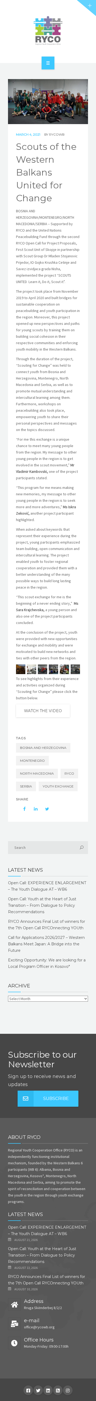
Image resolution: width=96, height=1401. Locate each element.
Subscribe (56, 1098)
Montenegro (32, 761)
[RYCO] (48, 30)
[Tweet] (44, 809)
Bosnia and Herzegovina (43, 748)
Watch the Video (43, 710)
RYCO (69, 773)
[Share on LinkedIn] (33, 809)
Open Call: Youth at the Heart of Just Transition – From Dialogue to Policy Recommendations (42, 905)
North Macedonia (37, 773)
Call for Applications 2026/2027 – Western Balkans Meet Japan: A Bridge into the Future (46, 944)
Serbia (26, 786)
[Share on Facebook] (22, 809)
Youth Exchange (58, 786)
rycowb (57, 134)
